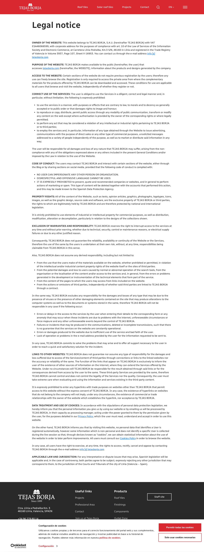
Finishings (120, 504)
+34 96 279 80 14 (28, 518)
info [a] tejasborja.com (91, 449)
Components (121, 511)
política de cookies (109, 537)
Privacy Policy (85, 416)
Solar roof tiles (105, 7)
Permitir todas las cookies (180, 527)
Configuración (46, 546)
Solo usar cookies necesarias (180, 537)
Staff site (159, 496)
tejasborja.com (51, 68)
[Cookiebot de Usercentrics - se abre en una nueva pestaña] (18, 546)
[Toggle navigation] (185, 7)
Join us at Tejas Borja (87, 518)
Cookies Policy (128, 438)
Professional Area (85, 504)
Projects (126, 7)
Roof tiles (82, 7)
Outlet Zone (121, 518)
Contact (144, 7)
